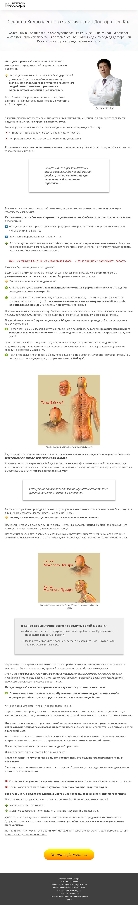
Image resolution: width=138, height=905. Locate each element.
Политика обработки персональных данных (69, 896)
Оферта (69, 899)
